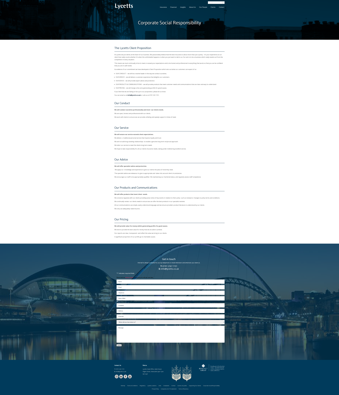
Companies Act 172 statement (168, 389)
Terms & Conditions (132, 385)
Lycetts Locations (152, 385)
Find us (145, 365)
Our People (203, 7)
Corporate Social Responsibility (211, 385)
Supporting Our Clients (195, 385)
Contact (221, 7)
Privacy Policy (155, 389)
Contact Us (117, 365)
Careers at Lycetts (182, 385)
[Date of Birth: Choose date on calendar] (117, 301)
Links (160, 385)
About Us (192, 7)
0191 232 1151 (170, 266)
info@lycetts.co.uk (134, 95)
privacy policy (129, 277)
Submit (119, 345)
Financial (173, 7)
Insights (183, 7)
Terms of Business (183, 389)
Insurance (163, 7)
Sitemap (123, 385)
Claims (213, 7)
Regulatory (142, 385)
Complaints (166, 385)
